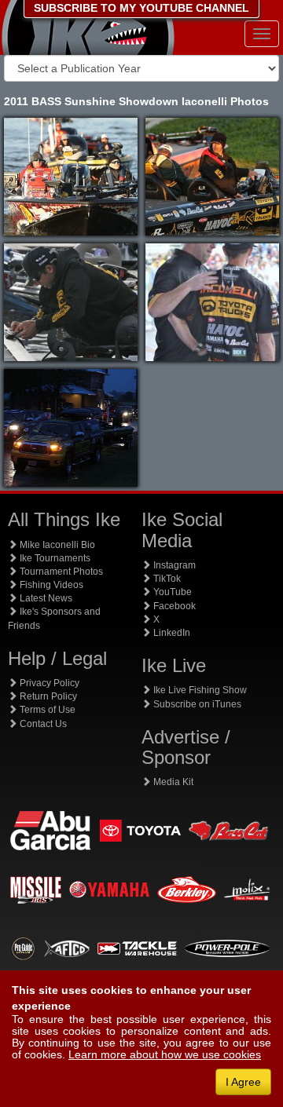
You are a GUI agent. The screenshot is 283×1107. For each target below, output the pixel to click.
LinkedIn (170, 632)
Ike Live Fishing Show (199, 690)
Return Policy (47, 696)
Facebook (173, 606)
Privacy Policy (48, 683)
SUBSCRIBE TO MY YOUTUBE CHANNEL (141, 8)
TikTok (166, 578)
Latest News (44, 598)
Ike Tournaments (53, 558)
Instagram (173, 565)
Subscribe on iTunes (196, 704)
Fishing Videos (50, 584)
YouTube (171, 591)
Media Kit (172, 781)
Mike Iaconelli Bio (56, 544)
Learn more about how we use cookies (164, 1054)
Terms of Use (46, 709)
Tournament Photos (60, 571)
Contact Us (42, 723)
